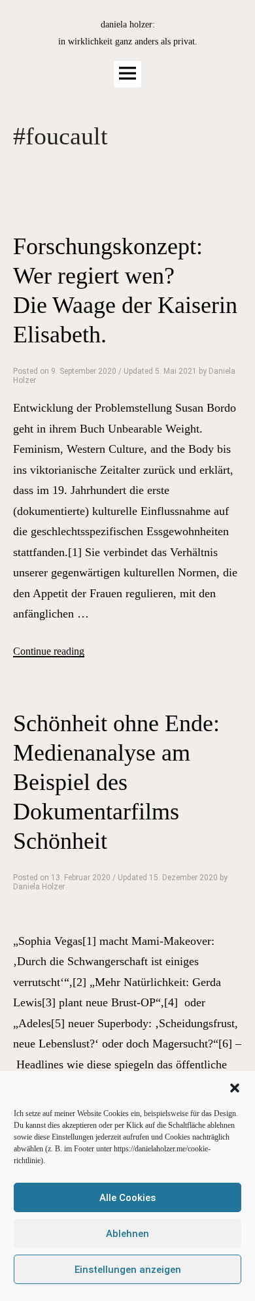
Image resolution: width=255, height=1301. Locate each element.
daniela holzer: (128, 24)
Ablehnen (127, 1234)
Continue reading (48, 651)
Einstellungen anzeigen (128, 1270)
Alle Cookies (127, 1198)
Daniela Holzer (39, 886)
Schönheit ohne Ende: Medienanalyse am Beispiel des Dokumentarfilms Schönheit (116, 782)
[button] (234, 1088)
